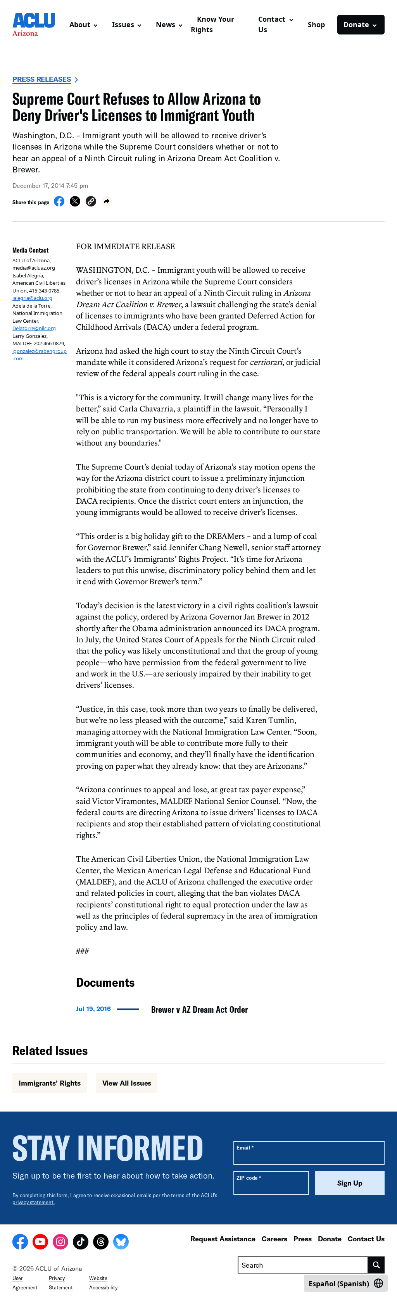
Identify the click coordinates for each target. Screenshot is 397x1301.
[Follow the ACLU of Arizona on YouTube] (40, 1243)
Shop (316, 24)
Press (302, 1238)
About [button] (79, 24)
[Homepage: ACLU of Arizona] (37, 24)
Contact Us (366, 1238)
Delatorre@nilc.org (34, 328)
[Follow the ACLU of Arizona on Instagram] (60, 1243)
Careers (274, 1238)
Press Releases (41, 79)
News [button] (165, 24)
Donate (330, 1238)
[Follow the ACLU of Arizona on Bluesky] (121, 1243)
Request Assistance (222, 1238)
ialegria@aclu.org (32, 297)
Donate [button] (356, 24)
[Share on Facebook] (59, 204)
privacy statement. (33, 1202)
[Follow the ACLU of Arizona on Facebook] (20, 1243)
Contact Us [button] (271, 24)
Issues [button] (123, 24)
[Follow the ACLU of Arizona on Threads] (101, 1243)
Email (244, 1147)
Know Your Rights (212, 24)
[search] (376, 1264)
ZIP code (248, 1177)
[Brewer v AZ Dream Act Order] (198, 1012)
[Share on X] (75, 204)
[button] (91, 202)
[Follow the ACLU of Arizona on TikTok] (80, 1243)
